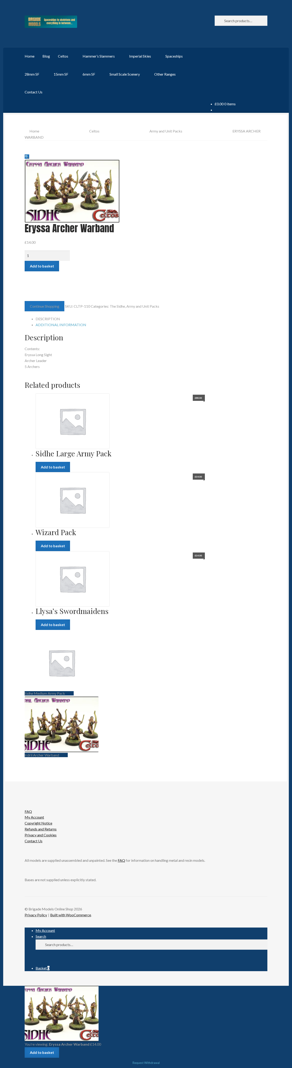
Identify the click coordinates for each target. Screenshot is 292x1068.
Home (29, 56)
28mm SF (32, 74)
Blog (46, 56)
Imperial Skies (140, 56)
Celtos (63, 56)
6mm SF (89, 74)
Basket (43, 968)
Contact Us (33, 92)
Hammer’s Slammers (99, 56)
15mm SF (61, 74)
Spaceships (174, 56)
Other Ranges (165, 74)
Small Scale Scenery (125, 74)
